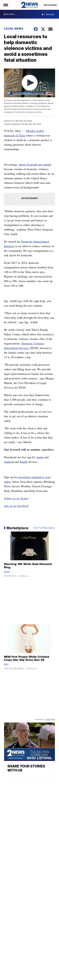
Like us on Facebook (16, 506)
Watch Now (49, 5)
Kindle (24, 462)
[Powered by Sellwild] (50, 719)
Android (9, 462)
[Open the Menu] (5, 5)
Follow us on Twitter (16, 498)
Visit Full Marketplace (44, 528)
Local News (13, 28)
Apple (39, 457)
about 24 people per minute (35, 164)
